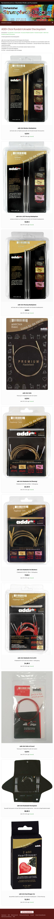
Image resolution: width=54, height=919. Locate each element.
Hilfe (14, 916)
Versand (31, 136)
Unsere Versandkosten (40, 915)
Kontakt (32, 915)
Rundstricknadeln (39, 32)
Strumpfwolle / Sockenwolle (14, 32)
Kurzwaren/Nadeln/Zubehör (27, 32)
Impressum (3, 915)
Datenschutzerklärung (6, 916)
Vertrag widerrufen (27, 912)
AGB (9, 915)
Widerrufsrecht (14, 915)
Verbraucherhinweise (24, 915)
